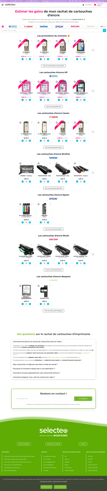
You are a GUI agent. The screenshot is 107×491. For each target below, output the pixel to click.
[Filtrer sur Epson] (59, 26)
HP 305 (90, 456)
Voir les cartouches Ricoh (53, 270)
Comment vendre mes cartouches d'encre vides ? (19, 456)
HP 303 (90, 459)
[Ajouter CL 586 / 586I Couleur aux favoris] (38, 122)
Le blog (45, 470)
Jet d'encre (68, 467)
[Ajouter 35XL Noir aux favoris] (38, 204)
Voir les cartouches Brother (53, 188)
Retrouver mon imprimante (12, 465)
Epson (67, 465)
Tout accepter (60, 487)
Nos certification (48, 465)
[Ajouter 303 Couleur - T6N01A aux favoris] (20, 81)
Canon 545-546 (93, 467)
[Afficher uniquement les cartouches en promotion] (3, 26)
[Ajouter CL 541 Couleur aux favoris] (74, 41)
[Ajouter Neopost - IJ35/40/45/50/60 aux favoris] (20, 285)
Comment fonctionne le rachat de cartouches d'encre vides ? (37, 342)
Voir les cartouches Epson (53, 229)
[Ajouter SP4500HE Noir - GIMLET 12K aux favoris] (20, 245)
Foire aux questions (10, 470)
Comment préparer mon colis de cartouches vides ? (34, 377)
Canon (67, 459)
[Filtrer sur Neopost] (90, 26)
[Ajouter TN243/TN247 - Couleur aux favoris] (74, 163)
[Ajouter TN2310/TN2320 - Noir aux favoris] (38, 163)
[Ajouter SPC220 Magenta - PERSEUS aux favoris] (74, 245)
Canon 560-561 (92, 470)
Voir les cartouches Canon (53, 147)
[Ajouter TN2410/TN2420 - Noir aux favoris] (56, 163)
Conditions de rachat (49, 467)
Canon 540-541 (92, 465)
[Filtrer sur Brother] (44, 26)
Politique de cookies (46, 481)
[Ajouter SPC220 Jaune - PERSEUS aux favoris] (56, 245)
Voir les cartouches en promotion (53, 65)
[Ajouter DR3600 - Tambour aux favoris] (20, 163)
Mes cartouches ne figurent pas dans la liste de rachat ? (35, 364)
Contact (83, 444)
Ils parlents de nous (49, 456)
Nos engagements (49, 462)
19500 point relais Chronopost (57, 357)
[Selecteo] (53, 426)
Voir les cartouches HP (53, 106)
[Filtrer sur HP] (13, 26)
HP (66, 456)
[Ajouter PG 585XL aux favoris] (56, 41)
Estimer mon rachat (53, 444)
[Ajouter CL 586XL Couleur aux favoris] (20, 122)
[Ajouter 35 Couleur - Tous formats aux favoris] (20, 204)
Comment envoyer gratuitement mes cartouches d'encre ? (36, 373)
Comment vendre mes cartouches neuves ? (18, 462)
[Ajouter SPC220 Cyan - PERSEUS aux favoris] (38, 245)
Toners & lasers (69, 470)
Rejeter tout (46, 487)
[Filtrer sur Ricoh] (75, 26)
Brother (67, 462)
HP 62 (90, 462)
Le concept (47, 459)
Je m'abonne (83, 398)
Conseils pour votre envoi (12, 467)
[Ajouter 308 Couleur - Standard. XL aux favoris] (56, 81)
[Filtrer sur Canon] (28, 26)
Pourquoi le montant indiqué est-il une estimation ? (34, 369)
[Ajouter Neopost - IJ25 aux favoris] (38, 285)
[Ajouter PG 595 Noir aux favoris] (20, 41)
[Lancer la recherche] (104, 30)
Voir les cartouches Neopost (54, 310)
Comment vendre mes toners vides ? (15, 459)
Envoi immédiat (24, 444)
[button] (87, 4)
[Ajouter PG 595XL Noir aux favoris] (38, 41)
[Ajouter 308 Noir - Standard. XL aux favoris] (74, 81)
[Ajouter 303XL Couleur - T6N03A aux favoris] (38, 81)
